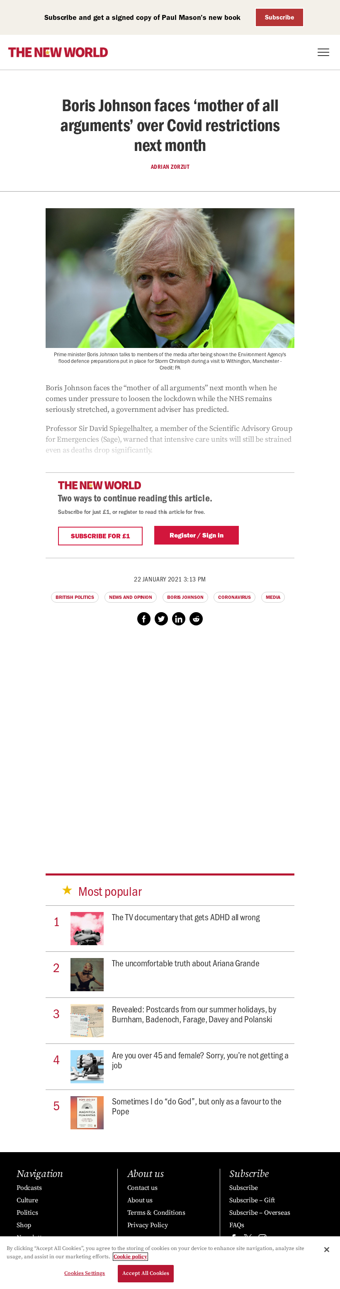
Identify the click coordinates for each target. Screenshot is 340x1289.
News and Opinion (130, 597)
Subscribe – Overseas (259, 1213)
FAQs (236, 1225)
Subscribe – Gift (252, 1200)
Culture (27, 1200)
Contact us (142, 1188)
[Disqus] (170, 741)
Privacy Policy (147, 1225)
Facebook (144, 618)
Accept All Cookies (145, 1273)
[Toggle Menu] (323, 52)
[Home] (58, 52)
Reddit (196, 618)
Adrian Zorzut (170, 166)
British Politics (75, 597)
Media (273, 597)
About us (140, 1200)
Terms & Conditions (156, 1213)
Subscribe (279, 17)
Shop (24, 1225)
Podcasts (29, 1188)
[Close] (327, 1249)
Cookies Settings (84, 1273)
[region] (170, 1262)
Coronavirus (234, 597)
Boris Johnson (185, 597)
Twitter (161, 618)
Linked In (178, 618)
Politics (27, 1213)
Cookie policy (130, 1256)
